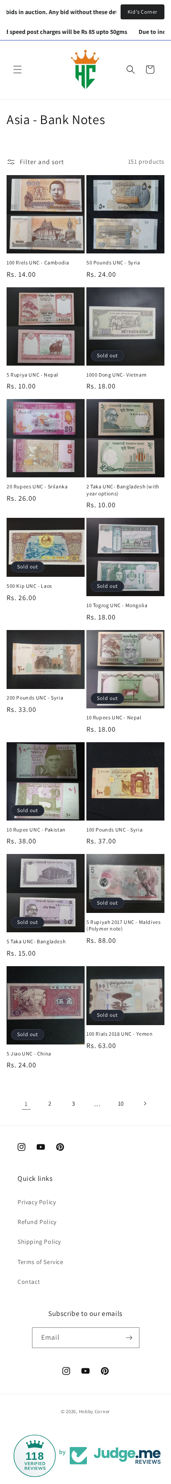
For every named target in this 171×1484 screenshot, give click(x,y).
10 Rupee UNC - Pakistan (36, 829)
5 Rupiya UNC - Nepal (32, 374)
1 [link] (26, 1103)
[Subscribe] (129, 1337)
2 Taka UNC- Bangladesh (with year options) (122, 490)
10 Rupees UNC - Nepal (114, 717)
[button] (17, 69)
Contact (29, 1282)
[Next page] (144, 1103)
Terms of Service (41, 1262)
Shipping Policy (39, 1242)
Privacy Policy (37, 1202)
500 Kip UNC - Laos (29, 586)
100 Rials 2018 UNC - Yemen (119, 1033)
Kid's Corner (142, 11)
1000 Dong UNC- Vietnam (116, 374)
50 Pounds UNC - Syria (113, 262)
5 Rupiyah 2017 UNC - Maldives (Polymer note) (123, 925)
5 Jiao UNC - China (29, 1053)
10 (121, 1103)
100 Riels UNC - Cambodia (38, 262)
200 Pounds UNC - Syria (35, 697)
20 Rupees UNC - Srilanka (37, 486)
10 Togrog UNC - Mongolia (116, 605)
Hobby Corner (94, 1411)
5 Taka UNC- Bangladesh (36, 941)
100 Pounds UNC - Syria (114, 829)
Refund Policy (37, 1222)
